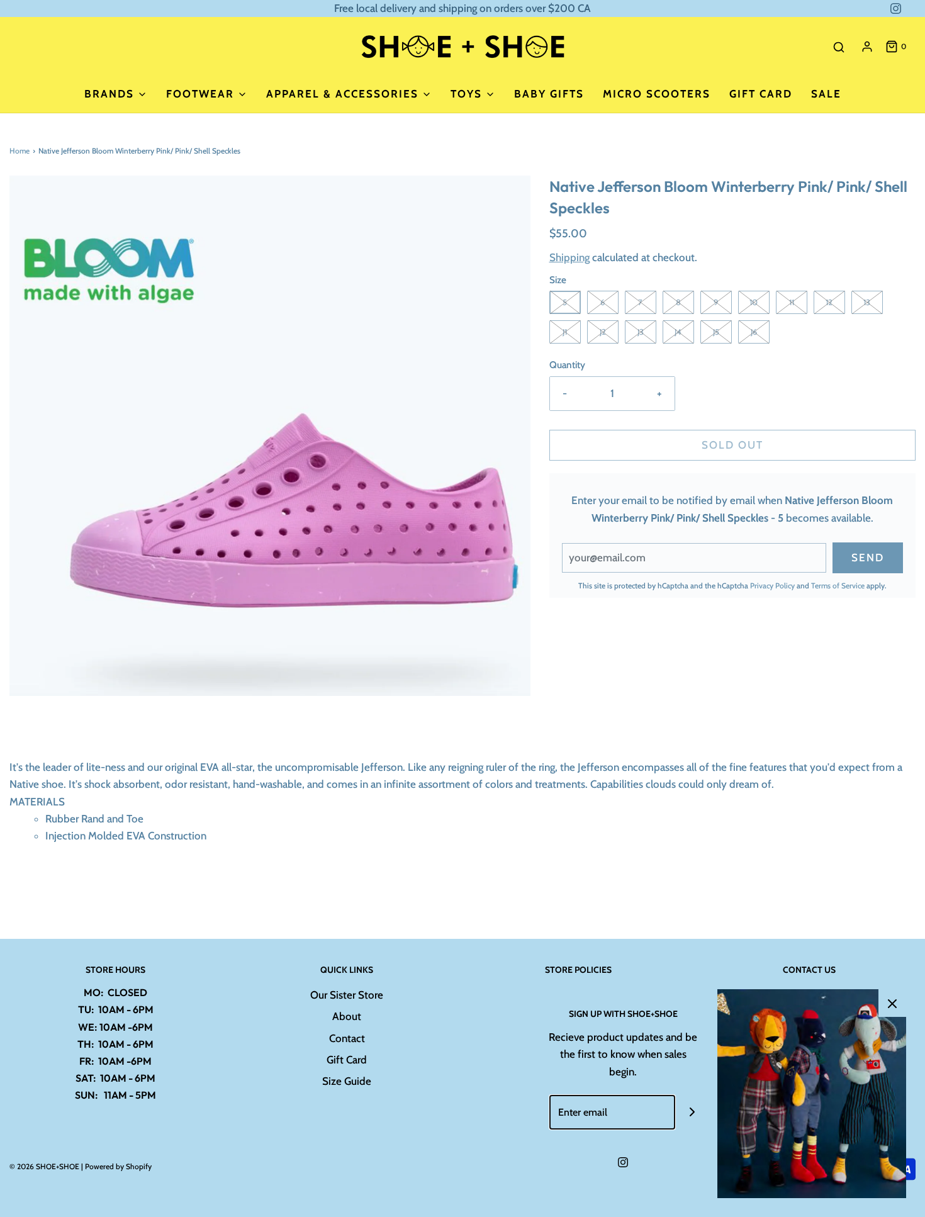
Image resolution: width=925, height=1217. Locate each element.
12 (829, 302)
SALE (826, 93)
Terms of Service (838, 585)
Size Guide (346, 1081)
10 (753, 302)
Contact (347, 1038)
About (346, 1016)
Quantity (567, 365)
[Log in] (867, 46)
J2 (603, 332)
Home (19, 150)
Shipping (569, 257)
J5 (716, 332)
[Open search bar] (838, 47)
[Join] (692, 1112)
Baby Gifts (549, 93)
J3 (640, 332)
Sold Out (732, 445)
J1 (565, 332)
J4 (678, 332)
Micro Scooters (656, 93)
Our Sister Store (346, 995)
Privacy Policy (772, 585)
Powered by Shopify (118, 1166)
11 (791, 302)
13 (866, 302)
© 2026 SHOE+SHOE (44, 1166)
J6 (754, 332)
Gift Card (760, 93)
